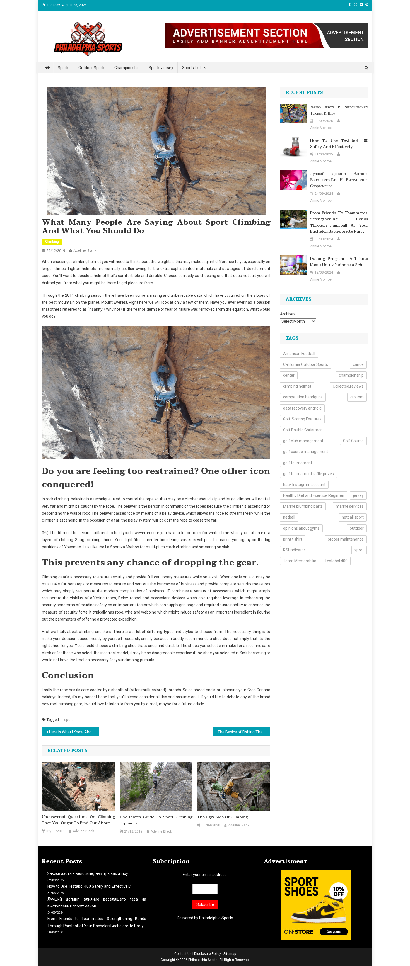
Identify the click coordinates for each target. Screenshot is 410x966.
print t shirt (292, 539)
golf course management (305, 451)
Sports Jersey (161, 67)
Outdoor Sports (91, 67)
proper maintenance (346, 539)
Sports (63, 67)
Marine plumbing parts (303, 506)
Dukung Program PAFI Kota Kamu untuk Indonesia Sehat (339, 262)
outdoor (357, 528)
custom (357, 397)
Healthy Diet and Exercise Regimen (313, 495)
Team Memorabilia (299, 561)
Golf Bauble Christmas (302, 430)
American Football (299, 353)
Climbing (52, 242)
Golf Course (353, 441)
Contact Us (183, 954)
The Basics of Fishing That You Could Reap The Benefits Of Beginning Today (244, 732)
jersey (358, 495)
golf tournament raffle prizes (308, 473)
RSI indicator (294, 550)
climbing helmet (297, 386)
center (289, 375)
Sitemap (229, 954)
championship (351, 375)
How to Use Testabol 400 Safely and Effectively (339, 144)
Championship (127, 67)
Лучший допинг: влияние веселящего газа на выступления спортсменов (339, 180)
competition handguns (303, 397)
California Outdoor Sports (305, 364)
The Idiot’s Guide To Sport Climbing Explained (156, 820)
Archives (287, 314)
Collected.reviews (348, 386)
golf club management (303, 441)
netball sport (353, 517)
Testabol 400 (336, 561)
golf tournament (297, 463)
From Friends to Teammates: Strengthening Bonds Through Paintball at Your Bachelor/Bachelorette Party (339, 222)
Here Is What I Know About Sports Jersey (74, 732)
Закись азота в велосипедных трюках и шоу (339, 110)
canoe (358, 364)
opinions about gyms (301, 528)
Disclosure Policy (207, 954)
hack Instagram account (304, 484)
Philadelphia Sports (216, 918)
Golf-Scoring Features (302, 419)
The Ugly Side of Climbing (222, 817)
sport (68, 719)
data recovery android (302, 408)
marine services (350, 506)
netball (289, 517)
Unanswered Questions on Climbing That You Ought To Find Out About (78, 820)
